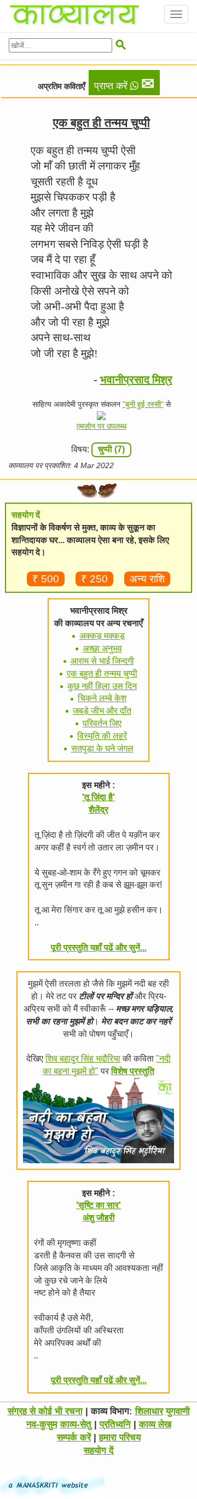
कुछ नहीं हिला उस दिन (102, 686)
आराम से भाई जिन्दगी (102, 661)
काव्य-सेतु (75, 1424)
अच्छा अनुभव (102, 648)
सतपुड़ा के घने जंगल (102, 748)
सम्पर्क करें (74, 1437)
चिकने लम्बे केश (102, 698)
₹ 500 (45, 579)
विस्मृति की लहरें (102, 735)
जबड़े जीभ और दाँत (102, 710)
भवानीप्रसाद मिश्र (136, 380)
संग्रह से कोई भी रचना (45, 1411)
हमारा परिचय (120, 1437)
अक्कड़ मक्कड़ (102, 635)
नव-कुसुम (41, 1424)
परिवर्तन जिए (102, 723)
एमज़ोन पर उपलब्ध (101, 426)
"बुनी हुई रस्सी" (143, 404)
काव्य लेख (155, 1424)
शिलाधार (149, 1411)
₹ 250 (94, 579)
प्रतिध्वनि (115, 1424)
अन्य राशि (147, 579)
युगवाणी (178, 1411)
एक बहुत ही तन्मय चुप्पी (102, 673)
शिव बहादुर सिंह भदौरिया (82, 1058)
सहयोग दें (99, 1450)
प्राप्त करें (124, 83)
